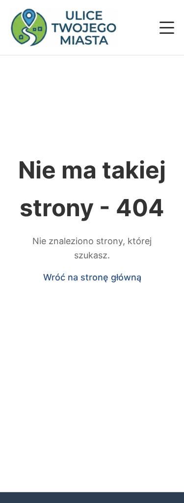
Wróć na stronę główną (92, 277)
